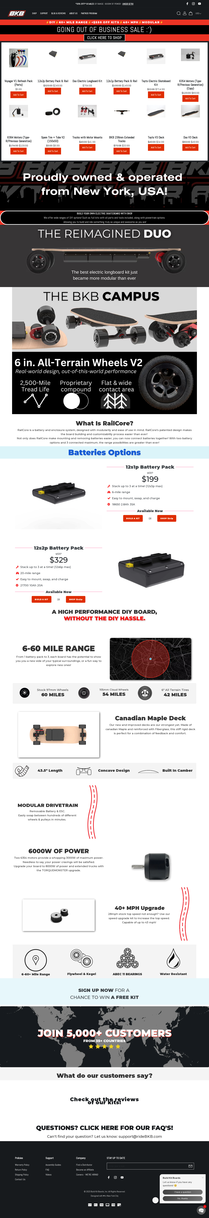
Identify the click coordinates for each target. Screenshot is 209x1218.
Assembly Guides (53, 1164)
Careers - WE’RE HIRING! (87, 1174)
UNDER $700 (127, 3)
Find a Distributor (84, 1164)
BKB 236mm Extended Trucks (121, 139)
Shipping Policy (21, 1174)
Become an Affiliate (85, 1169)
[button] (201, 1210)
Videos (49, 1174)
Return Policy (21, 1169)
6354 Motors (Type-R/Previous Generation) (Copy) (190, 84)
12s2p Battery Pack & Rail (52, 81)
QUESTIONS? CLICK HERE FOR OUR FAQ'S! (104, 1128)
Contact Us (20, 1179)
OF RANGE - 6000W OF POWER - (104, 3)
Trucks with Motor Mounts (87, 137)
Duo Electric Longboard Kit (87, 81)
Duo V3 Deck (190, 137)
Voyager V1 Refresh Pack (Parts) (18, 82)
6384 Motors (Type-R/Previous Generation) (19, 139)
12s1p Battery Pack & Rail (121, 81)
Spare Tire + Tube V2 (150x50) (53, 139)
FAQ (47, 1169)
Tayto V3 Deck (156, 137)
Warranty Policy (22, 1164)
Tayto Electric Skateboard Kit (156, 82)
